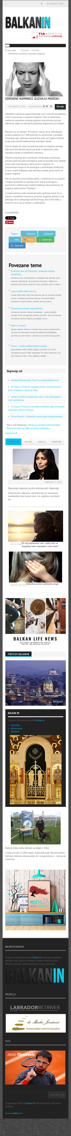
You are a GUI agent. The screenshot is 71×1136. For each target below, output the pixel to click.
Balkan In (39, 720)
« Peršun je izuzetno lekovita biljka (43, 424)
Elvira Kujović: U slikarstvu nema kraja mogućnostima (36, 416)
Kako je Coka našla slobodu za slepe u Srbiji (27, 848)
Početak (25, 50)
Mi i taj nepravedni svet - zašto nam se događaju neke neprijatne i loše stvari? (40, 545)
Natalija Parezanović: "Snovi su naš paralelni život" (35, 380)
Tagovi (14, 233)
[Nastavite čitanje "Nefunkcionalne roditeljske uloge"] (35, 567)
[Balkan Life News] (35, 622)
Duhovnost (17, 728)
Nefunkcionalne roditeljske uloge (42, 584)
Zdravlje (35, 50)
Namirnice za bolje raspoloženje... (27, 308)
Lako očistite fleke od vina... (24, 291)
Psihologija (13, 441)
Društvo (15, 731)
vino (16, 239)
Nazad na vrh (56, 1094)
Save (11, 222)
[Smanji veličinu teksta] (43, 106)
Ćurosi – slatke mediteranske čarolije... (30, 345)
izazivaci (18, 245)
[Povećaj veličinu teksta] (46, 106)
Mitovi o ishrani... (19, 325)
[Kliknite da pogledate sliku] (35, 79)
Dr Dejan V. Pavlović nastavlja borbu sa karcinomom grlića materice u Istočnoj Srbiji (34, 388)
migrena (30, 233)
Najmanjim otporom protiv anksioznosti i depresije (33, 488)
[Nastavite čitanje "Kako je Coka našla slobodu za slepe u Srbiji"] (35, 827)
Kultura (28, 441)
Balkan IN (30, 1103)
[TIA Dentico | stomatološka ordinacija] (35, 34)
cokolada (48, 233)
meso (30, 239)
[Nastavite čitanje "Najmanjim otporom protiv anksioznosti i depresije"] (35, 464)
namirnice (47, 239)
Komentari (56, 441)
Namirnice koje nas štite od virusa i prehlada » (28, 428)
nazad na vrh (11, 433)
